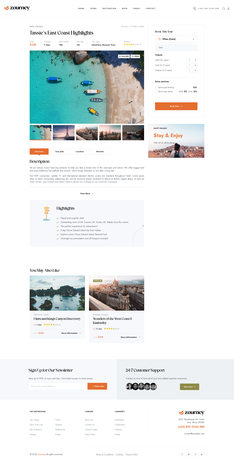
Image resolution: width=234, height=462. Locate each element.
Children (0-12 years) (163, 70)
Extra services (162, 81)
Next (137, 87)
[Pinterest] (201, 454)
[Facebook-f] (182, 454)
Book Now (174, 106)
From (32, 41)
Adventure (96, 45)
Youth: (190, 91)
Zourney (41, 454)
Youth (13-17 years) (162, 65)
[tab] (39, 151)
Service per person (165, 91)
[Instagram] (195, 454)
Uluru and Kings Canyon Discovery (57, 319)
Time (160, 47)
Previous (36, 87)
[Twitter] (188, 454)
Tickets (158, 55)
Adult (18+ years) (161, 60)
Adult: (181, 91)
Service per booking (166, 87)
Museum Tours (109, 45)
